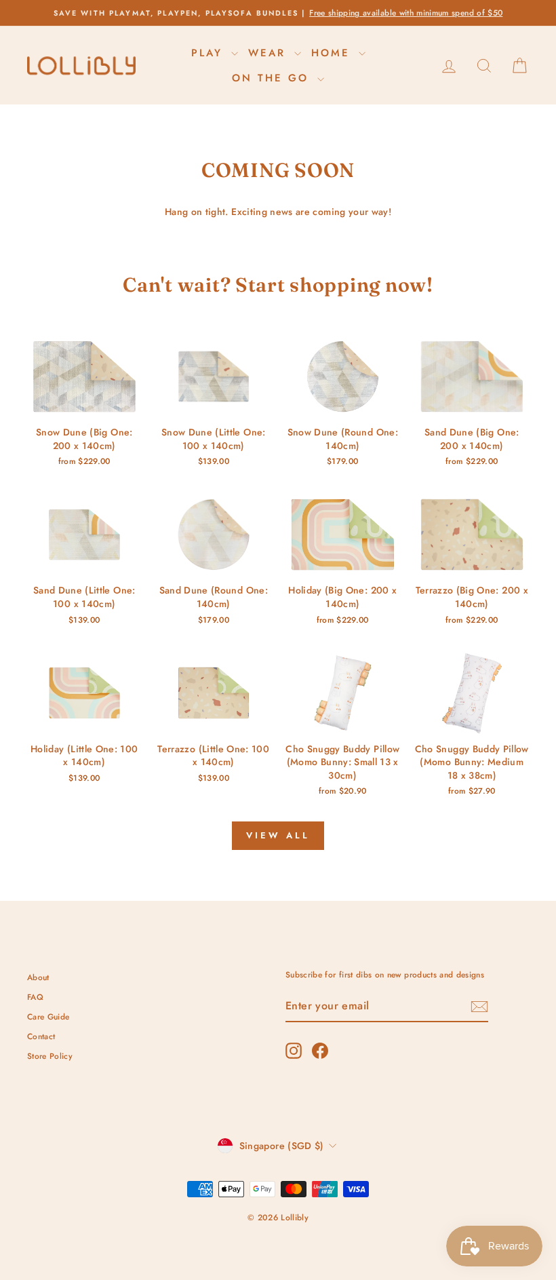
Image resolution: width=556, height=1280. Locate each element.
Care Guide (48, 1016)
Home (333, 52)
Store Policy (50, 1056)
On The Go (273, 78)
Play (209, 52)
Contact (41, 1036)
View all (277, 835)
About (38, 977)
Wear (269, 52)
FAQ (35, 997)
